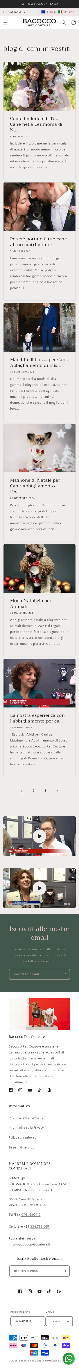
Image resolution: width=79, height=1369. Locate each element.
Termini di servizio (21, 1147)
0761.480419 (31, 1215)
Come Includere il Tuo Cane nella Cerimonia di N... (36, 124)
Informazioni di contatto (26, 1118)
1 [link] (21, 791)
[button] (5, 22)
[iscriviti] (65, 974)
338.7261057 (40, 1226)
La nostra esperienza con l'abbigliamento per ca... (37, 718)
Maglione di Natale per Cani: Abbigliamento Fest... (35, 486)
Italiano (55, 1321)
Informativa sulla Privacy (26, 1127)
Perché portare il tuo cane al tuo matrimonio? (38, 242)
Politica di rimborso (22, 1137)
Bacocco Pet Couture (31, 1360)
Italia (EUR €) (23, 1321)
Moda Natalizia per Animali (31, 603)
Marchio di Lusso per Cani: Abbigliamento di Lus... (39, 362)
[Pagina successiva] (57, 791)
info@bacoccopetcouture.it (29, 1244)
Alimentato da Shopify (57, 1360)
